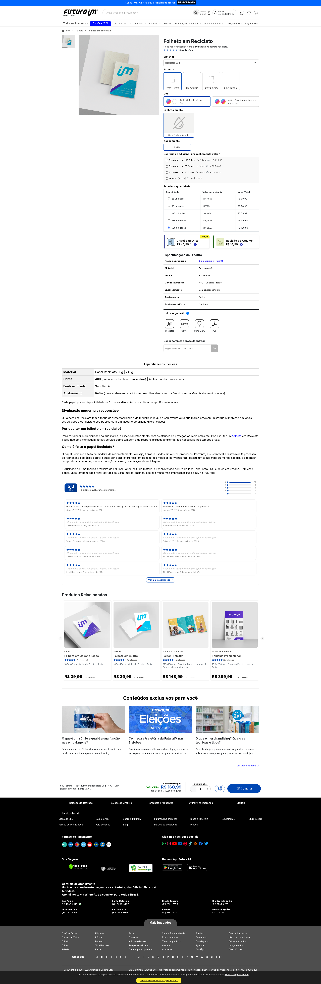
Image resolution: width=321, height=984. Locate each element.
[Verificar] (77, 866)
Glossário (78, 956)
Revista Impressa (238, 933)
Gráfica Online (69, 933)
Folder (65, 945)
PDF (214, 331)
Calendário (201, 937)
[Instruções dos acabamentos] (208, 160)
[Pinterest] (185, 844)
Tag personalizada (138, 945)
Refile (177, 147)
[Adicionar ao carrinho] (220, 788)
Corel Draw (199, 331)
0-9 (218, 957)
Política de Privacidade (71, 824)
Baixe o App (102, 819)
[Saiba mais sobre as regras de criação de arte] (195, 244)
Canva (184, 331)
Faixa (98, 949)
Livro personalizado (239, 937)
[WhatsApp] (242, 13)
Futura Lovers (255, 819)
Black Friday (235, 949)
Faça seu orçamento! (199, 3)
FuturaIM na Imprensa (200, 802)
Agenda (200, 945)
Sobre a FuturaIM (132, 819)
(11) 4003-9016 (69, 904)
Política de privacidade (237, 974)
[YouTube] (174, 844)
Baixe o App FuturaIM (176, 859)
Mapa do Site (66, 819)
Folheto (68, 651)
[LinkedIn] (180, 844)
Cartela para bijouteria (141, 949)
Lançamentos (236, 945)
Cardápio (200, 949)
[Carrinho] (256, 13)
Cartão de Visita (70, 937)
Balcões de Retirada (81, 802)
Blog (125, 824)
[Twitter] (206, 844)
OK (214, 348)
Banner (99, 941)
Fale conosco (103, 824)
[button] (211, 50)
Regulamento (228, 819)
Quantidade (200, 783)
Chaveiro (167, 949)
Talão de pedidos (171, 941)
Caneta (166, 945)
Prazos (194, 824)
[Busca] (196, 12)
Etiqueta (99, 933)
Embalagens (202, 941)
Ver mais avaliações (159, 579)
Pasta (132, 933)
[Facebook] (201, 844)
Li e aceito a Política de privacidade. (159, 980)
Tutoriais (240, 802)
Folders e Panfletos (173, 651)
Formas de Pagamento (77, 836)
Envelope (133, 937)
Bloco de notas (170, 937)
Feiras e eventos (237, 941)
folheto (236, 436)
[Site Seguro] (108, 868)
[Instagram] (169, 844)
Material (169, 56)
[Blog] (195, 844)
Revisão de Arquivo (121, 802)
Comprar (246, 788)
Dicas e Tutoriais (199, 819)
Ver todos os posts (247, 765)
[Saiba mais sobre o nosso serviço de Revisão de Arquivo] (241, 244)
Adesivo (66, 949)
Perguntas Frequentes (160, 802)
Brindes (199, 933)
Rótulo (98, 937)
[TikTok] (190, 844)
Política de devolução (165, 824)
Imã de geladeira (137, 941)
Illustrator (169, 331)
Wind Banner (102, 945)
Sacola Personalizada (173, 933)
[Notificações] (249, 13)
